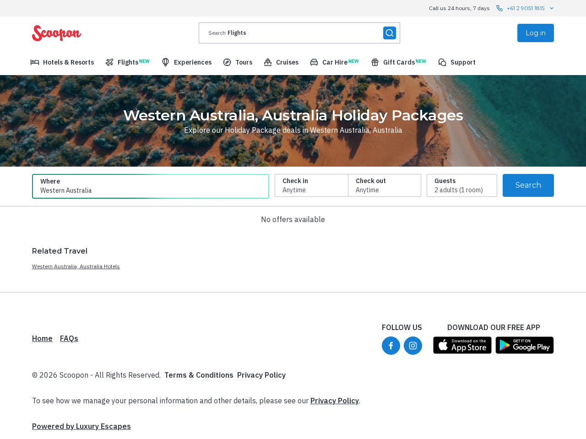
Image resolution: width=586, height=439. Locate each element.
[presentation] (299, 33)
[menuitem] (62, 62)
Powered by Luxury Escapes (81, 426)
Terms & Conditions (198, 374)
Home (42, 338)
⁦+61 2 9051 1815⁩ (525, 8)
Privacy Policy (261, 374)
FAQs (69, 338)
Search (528, 185)
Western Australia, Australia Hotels (76, 266)
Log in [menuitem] (536, 33)
